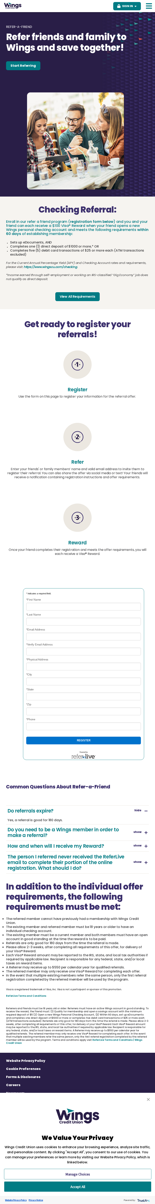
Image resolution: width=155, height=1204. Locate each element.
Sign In (127, 6)
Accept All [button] (77, 1186)
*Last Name (33, 614)
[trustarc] (143, 1200)
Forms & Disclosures (23, 1077)
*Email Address (35, 629)
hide (137, 810)
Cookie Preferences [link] (23, 1069)
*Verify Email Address (39, 644)
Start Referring (23, 65)
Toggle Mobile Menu (149, 6)
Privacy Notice (36, 1200)
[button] (148, 1099)
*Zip (28, 704)
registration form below (91, 221)
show (137, 832)
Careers (13, 1085)
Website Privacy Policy (25, 1061)
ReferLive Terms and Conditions (26, 996)
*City (29, 674)
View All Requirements (77, 296)
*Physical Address (37, 659)
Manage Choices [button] (77, 1174)
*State (30, 689)
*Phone (30, 719)
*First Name (33, 599)
